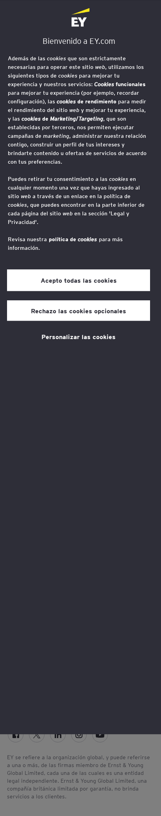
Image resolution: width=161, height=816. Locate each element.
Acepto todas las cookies (79, 280)
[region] (80, 367)
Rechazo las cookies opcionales (78, 310)
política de (73, 239)
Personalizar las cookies (78, 336)
